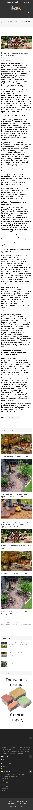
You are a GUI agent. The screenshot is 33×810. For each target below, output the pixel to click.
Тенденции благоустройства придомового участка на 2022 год (18, 643)
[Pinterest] (12, 417)
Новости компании (11, 803)
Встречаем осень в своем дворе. (11, 622)
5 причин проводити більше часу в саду (16, 547)
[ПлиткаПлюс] (17, 8)
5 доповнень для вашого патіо (14, 573)
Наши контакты (23, 803)
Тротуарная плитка (20, 801)
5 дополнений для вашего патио (14, 456)
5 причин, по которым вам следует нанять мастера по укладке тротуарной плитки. (16, 524)
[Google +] (15, 417)
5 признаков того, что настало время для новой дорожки (14, 495)
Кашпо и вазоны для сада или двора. (19, 662)
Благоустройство (12, 21)
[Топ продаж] (16, 700)
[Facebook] (7, 417)
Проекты (10, 801)
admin (12, 58)
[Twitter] (9, 417)
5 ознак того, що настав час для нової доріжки (14, 612)
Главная (3, 21)
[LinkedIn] (18, 417)
